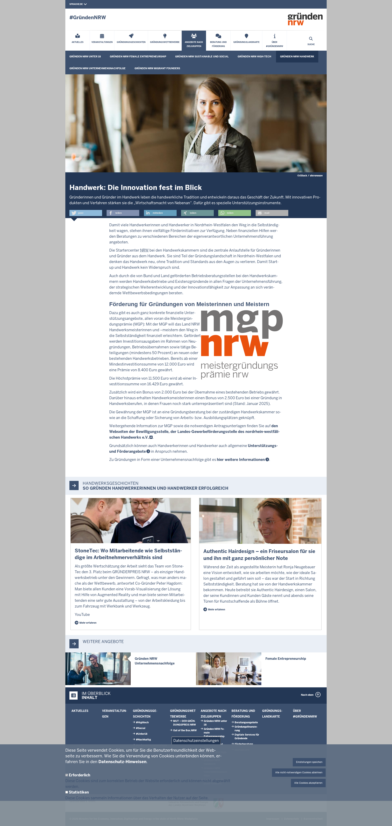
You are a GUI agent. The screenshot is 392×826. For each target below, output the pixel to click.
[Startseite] (305, 19)
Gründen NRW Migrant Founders (157, 68)
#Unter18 (141, 734)
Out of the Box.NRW (185, 730)
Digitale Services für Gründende (247, 736)
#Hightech (142, 722)
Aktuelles (79, 711)
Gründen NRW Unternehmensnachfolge (97, 68)
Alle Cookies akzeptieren (308, 783)
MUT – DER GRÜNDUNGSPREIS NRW (184, 722)
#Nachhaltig (143, 739)
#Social (140, 728)
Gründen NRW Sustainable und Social (202, 56)
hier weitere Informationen (241, 459)
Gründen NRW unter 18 (85, 56)
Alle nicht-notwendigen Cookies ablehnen (298, 772)
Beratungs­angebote (246, 722)
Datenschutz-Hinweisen (122, 761)
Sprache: (74, 4)
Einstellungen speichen (309, 762)
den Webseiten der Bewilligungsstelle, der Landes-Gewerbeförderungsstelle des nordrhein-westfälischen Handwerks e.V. (194, 432)
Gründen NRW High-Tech (254, 56)
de (81, 4)
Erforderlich (79, 775)
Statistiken (79, 792)
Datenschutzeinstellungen (196, 740)
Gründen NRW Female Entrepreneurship (138, 56)
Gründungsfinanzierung (246, 728)
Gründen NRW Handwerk (297, 56)
